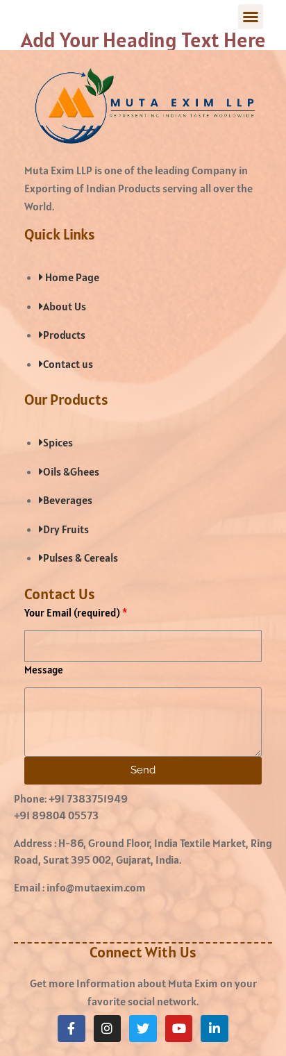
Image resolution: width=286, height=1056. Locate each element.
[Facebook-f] (71, 1029)
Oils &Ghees (71, 471)
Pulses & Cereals (80, 557)
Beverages (67, 500)
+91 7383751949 (88, 798)
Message (43, 669)
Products (64, 335)
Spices (58, 442)
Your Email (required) (72, 612)
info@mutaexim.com (96, 887)
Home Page (71, 277)
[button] (250, 16)
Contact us (68, 364)
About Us (64, 306)
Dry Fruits (66, 529)
